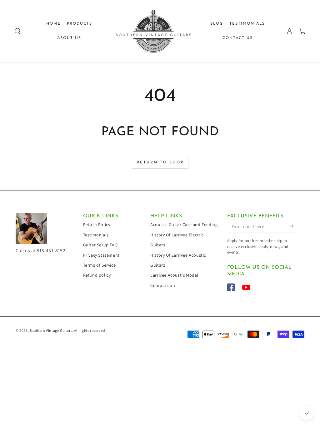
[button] (17, 31)
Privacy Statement (101, 255)
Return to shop (160, 162)
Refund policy (97, 275)
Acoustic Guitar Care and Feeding (184, 224)
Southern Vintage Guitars (51, 330)
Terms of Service (99, 265)
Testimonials (96, 235)
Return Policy (96, 224)
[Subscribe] (293, 226)
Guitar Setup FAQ (100, 245)
